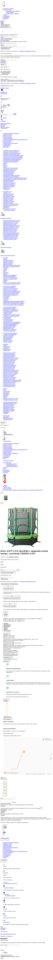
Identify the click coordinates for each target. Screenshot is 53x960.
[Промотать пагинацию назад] (2, 493)
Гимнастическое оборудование (10, 143)
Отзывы (5, 14)
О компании (6, 16)
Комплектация (7, 626)
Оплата (5, 915)
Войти (2, 23)
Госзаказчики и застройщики (13, 11)
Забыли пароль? (8, 38)
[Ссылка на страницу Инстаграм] (27, 4)
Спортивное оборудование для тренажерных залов (15, 139)
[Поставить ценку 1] (5, 782)
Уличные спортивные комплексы (11, 133)
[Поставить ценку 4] (5, 791)
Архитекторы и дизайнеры (12, 13)
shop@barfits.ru (7, 883)
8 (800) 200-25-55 (5, 85)
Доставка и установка (8, 8)
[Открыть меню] (8, 105)
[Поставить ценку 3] (5, 788)
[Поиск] (15, 114)
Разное (4, 458)
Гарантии (6, 627)
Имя (2, 42)
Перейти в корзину (5, 98)
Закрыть (3, 815)
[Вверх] (2, 958)
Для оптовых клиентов (11, 463)
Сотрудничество (7, 462)
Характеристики (7, 624)
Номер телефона (4, 79)
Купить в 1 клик (4, 579)
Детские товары (7, 144)
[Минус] (2, 570)
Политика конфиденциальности (8, 934)
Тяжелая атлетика (7, 137)
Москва (5, 952)
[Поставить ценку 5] (5, 795)
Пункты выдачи (7, 630)
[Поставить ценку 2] (5, 785)
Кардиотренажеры (7, 140)
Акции (5, 866)
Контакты (5, 18)
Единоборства (6, 145)
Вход (2, 26)
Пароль (2, 37)
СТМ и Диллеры (10, 12)
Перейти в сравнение (6, 123)
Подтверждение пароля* (6, 47)
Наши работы (6, 17)
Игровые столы (7, 142)
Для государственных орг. (12, 466)
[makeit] (4, 939)
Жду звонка (3, 80)
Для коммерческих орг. (11, 465)
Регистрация (6, 26)
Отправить (3, 60)
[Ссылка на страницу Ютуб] (27, 6)
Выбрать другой (7, 71)
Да (1, 71)
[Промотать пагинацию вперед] (2, 503)
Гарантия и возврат (10, 895)
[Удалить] (41, 808)
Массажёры (6, 147)
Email (2, 36)
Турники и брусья (7, 134)
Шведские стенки (7, 135)
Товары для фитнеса (8, 138)
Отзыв (14, 802)
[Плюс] (18, 570)
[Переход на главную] (3, 62)
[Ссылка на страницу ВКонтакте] (27, 2)
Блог (4, 468)
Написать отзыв (7, 716)
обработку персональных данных (28, 51)
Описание (6, 623)
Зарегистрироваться (5, 24)
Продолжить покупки (5, 956)
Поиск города (4, 945)
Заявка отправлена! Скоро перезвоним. (15, 80)
